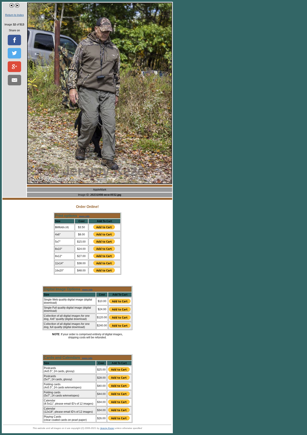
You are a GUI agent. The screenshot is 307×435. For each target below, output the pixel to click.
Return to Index (14, 15)
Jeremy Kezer (107, 428)
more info (84, 216)
